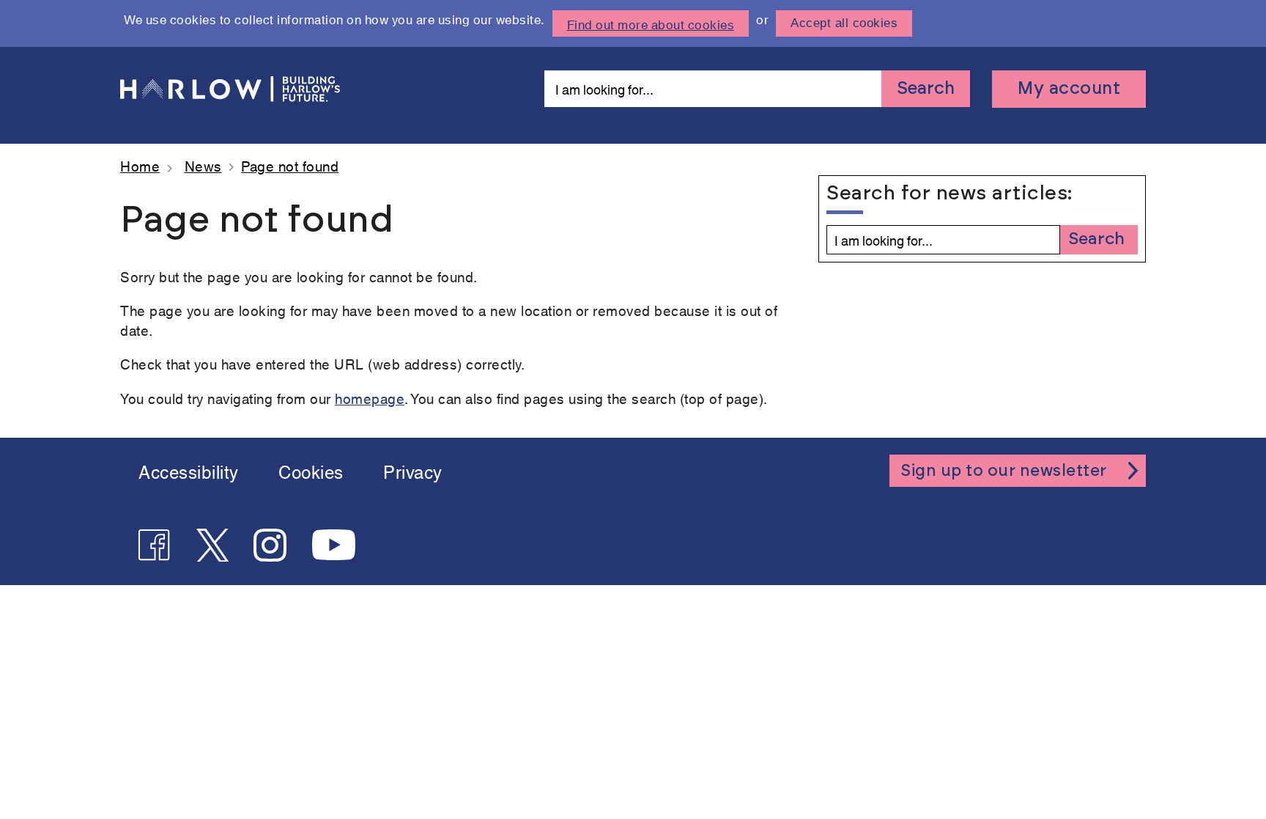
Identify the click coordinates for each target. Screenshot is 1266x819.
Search (926, 89)
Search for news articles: (942, 193)
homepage (369, 398)
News (203, 165)
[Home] (230, 89)
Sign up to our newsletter (1003, 471)
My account (1069, 89)
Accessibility (188, 470)
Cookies (311, 470)
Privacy (413, 470)
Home (140, 165)
